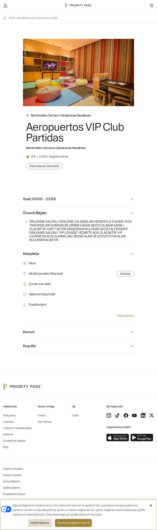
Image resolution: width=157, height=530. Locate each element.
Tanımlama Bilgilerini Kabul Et (73, 523)
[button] (71, 101)
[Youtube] (134, 415)
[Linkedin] (143, 415)
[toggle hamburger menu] (151, 5)
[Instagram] (108, 415)
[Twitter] (151, 415)
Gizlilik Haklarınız (40, 523)
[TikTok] (117, 415)
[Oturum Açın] (5, 5)
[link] (117, 437)
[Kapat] (151, 505)
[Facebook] (126, 415)
